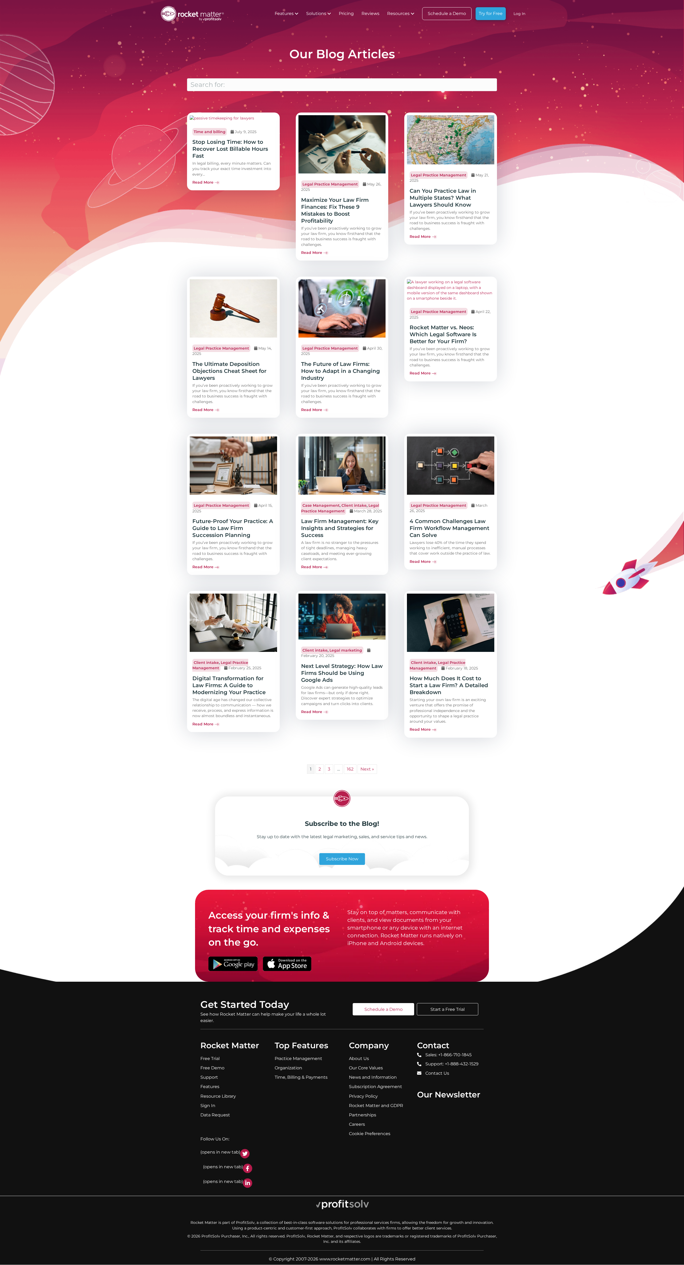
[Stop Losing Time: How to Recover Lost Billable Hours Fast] (222, 117)
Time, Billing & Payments (301, 1077)
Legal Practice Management (330, 184)
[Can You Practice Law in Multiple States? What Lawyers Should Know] (450, 139)
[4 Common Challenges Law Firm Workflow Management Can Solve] (450, 465)
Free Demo (212, 1067)
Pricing (346, 13)
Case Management (321, 505)
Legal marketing (345, 650)
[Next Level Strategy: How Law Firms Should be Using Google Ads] (342, 616)
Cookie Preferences (369, 1133)
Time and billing (210, 131)
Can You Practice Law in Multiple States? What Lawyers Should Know (443, 198)
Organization (288, 1067)
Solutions (316, 13)
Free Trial (210, 1058)
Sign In (207, 1105)
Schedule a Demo (447, 13)
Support (209, 1077)
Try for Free (491, 13)
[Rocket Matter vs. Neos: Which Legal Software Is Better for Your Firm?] (450, 290)
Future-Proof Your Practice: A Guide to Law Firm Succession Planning (232, 528)
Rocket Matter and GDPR (376, 1105)
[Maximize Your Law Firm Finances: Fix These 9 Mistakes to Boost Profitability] (342, 144)
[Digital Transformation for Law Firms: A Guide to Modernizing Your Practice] (233, 622)
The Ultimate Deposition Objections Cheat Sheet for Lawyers (229, 371)
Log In (519, 13)
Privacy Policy (363, 1096)
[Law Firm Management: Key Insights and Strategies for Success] (342, 465)
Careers (357, 1124)
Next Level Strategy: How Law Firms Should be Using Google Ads (342, 673)
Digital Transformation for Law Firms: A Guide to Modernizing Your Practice (229, 685)
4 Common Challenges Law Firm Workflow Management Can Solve (449, 528)
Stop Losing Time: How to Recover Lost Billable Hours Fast (230, 149)
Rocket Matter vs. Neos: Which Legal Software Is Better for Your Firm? (443, 334)
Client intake (354, 505)
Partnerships (362, 1114)
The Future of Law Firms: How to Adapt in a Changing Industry (340, 371)
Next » (367, 769)
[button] (296, 14)
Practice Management (298, 1058)
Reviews (370, 13)
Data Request (215, 1114)
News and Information (373, 1077)
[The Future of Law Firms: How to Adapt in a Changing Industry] (342, 308)
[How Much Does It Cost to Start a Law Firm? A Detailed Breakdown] (450, 622)
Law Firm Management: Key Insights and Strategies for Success (340, 528)
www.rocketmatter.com (344, 1259)
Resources (398, 13)
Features (284, 13)
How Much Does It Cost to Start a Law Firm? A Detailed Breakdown (449, 685)
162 (350, 769)
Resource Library (218, 1096)
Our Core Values (366, 1067)
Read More (202, 182)
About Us (359, 1058)
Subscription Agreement (375, 1086)
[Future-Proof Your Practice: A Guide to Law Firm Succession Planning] (233, 465)
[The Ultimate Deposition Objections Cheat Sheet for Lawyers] (233, 308)
